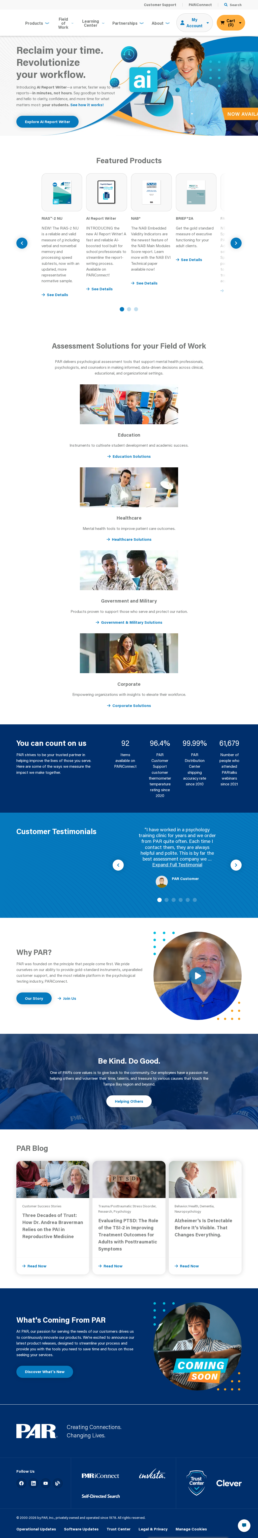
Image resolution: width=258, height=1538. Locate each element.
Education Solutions (132, 456)
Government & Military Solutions (131, 622)
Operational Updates (36, 1528)
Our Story (34, 998)
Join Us (69, 998)
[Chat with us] (244, 1525)
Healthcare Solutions (131, 539)
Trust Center (119, 1528)
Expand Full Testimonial (177, 864)
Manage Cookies (191, 1528)
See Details (57, 294)
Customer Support (160, 5)
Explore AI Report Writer (47, 121)
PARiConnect (200, 5)
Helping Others (129, 1101)
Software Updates (81, 1528)
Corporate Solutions (131, 705)
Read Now (36, 1265)
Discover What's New (44, 1371)
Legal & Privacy (153, 1528)
